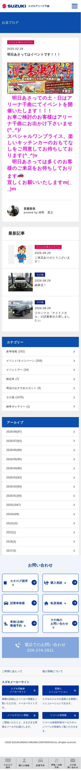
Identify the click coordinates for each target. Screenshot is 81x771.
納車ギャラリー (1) (18, 406)
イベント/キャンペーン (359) (24, 360)
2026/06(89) (14, 450)
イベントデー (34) (17, 369)
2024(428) (12, 514)
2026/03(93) (14, 477)
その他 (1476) (15, 397)
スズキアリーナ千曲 (38, 6)
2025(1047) (13, 504)
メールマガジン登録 (17, 715)
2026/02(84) (14, 486)
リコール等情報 (58, 715)
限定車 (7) (12, 379)
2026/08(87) (14, 431)
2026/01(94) (14, 495)
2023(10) (12, 523)
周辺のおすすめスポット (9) (23, 388)
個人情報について (52, 671)
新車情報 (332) (15, 351)
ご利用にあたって (12, 671)
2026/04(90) (14, 468)
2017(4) (11, 550)
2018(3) (11, 541)
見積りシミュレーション (58, 690)
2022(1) (11, 532)
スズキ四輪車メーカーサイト (18, 690)
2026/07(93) (14, 440)
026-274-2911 (40, 650)
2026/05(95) (14, 459)
